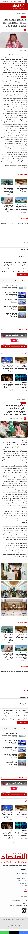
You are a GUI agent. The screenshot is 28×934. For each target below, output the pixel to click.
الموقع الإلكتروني (23, 256)
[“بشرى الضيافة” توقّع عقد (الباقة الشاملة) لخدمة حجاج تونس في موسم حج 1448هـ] (7, 360)
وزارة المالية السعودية (22, 874)
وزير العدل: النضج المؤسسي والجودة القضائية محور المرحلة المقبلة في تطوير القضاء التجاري (7, 208)
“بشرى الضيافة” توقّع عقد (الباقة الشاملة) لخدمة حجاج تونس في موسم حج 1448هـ (7, 367)
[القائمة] (2, 7)
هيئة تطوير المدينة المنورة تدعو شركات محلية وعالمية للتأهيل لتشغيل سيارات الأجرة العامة (21, 208)
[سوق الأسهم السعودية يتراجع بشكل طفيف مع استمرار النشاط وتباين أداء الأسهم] (21, 377)
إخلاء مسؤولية (23, 883)
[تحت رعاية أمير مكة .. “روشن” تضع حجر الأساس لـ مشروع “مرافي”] (22, 315)
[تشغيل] (25, 346)
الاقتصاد (21, 30)
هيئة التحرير (24, 886)
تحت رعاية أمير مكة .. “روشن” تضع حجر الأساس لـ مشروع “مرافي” (10, 314)
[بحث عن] (26, 7)
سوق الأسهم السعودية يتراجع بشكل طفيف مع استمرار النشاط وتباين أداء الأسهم (21, 386)
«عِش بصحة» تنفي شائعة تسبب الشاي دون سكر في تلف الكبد (21, 188)
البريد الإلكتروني (24, 249)
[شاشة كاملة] (3, 346)
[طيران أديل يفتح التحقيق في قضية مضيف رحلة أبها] (22, 302)
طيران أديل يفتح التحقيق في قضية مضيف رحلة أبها (10, 300)
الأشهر (23, 281)
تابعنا (25, 889)
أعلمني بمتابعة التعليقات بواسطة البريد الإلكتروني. (14, 268)
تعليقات (5, 281)
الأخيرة (14, 281)
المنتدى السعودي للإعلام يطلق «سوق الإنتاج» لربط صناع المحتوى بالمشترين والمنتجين (8, 190)
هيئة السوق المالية (22, 881)
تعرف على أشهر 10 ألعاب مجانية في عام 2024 (10, 293)
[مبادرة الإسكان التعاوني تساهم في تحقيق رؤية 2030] (22, 288)
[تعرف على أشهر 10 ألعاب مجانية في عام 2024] (22, 295)
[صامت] (6, 346)
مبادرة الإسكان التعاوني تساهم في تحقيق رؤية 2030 (9, 286)
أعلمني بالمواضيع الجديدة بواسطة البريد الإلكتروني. (14, 271)
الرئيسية (23, 13)
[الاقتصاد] (18, 6)
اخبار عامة (19, 13)
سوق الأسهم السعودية (21, 878)
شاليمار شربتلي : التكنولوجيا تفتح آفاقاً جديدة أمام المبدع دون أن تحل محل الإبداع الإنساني (7, 386)
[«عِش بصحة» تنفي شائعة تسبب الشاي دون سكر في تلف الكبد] (21, 182)
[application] (14, 340)
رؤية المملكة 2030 (22, 876)
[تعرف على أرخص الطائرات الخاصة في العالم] (22, 308)
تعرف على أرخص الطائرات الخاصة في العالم (10, 307)
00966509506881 (18, 903)
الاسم (26, 243)
